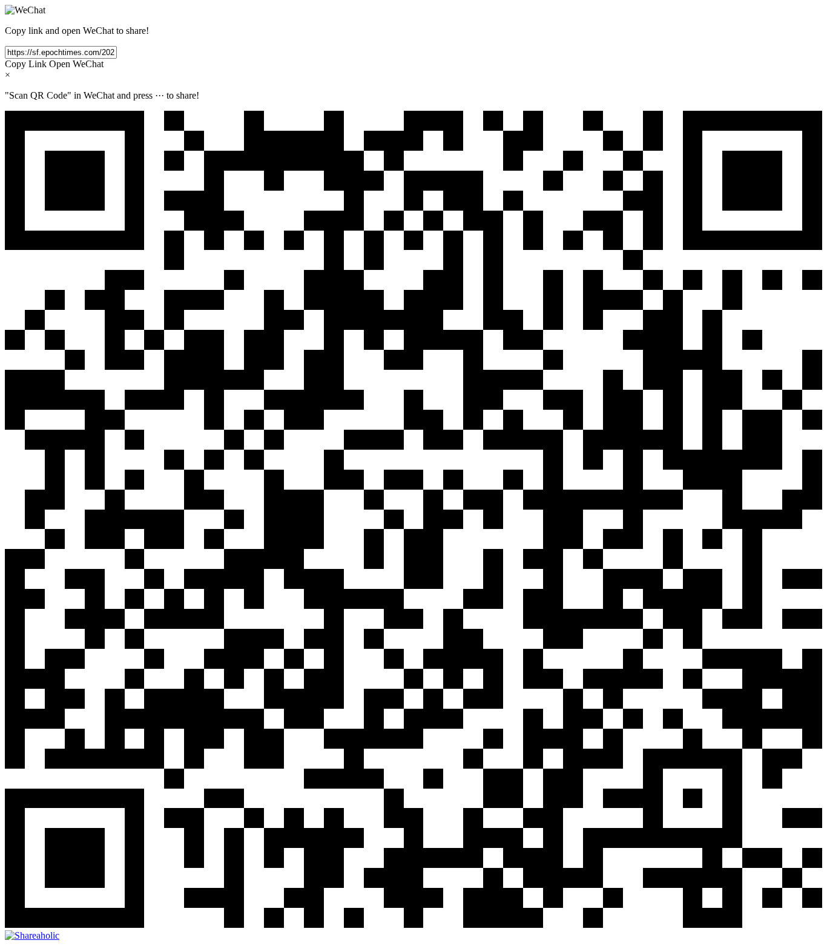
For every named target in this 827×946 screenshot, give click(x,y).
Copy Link (26, 64)
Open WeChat (76, 64)
